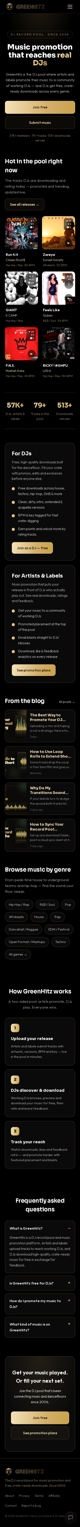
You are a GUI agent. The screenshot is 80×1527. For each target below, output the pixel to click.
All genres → (18, 954)
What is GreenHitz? (26, 1228)
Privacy (24, 1496)
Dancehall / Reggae (23, 929)
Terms (39, 1496)
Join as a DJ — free (32, 548)
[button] (31, 243)
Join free (40, 107)
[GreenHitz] (25, 6)
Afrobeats (16, 917)
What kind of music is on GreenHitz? (30, 1327)
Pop (68, 904)
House (39, 917)
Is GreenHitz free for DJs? (32, 1283)
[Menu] (70, 6)
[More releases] (68, 284)
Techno (60, 942)
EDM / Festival (58, 929)
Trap (57, 917)
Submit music (40, 122)
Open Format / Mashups (27, 942)
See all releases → (24, 204)
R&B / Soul (47, 904)
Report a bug (31, 1506)
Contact (11, 1506)
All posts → (67, 702)
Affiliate (54, 1496)
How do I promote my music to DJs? (35, 1303)
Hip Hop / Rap (19, 904)
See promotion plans (33, 670)
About (9, 1496)
